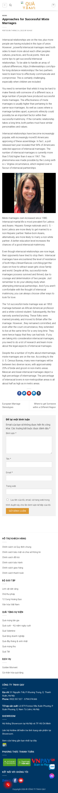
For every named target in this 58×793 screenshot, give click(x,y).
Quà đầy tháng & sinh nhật (15, 641)
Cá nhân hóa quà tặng (12, 672)
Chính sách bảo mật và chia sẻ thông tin (21, 552)
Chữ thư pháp (8, 594)
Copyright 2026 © (20, 789)
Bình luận (11, 433)
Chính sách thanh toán (13, 573)
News (4, 15)
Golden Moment (9, 667)
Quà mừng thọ (9, 646)
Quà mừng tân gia (10, 620)
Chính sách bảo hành (12, 562)
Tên (8, 459)
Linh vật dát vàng (10, 589)
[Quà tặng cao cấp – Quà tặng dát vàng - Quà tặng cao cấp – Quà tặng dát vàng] (29, 5)
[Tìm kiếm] (10, 5)
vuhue (29, 30)
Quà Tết (6, 651)
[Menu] (4, 5)
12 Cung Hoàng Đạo (12, 599)
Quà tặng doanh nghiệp (13, 636)
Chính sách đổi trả (10, 557)
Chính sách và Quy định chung (16, 547)
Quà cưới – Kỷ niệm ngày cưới (16, 625)
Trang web (11, 486)
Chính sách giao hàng (12, 568)
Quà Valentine (8, 631)
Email (9, 472)
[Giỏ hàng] (53, 5)
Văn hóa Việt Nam (10, 604)
